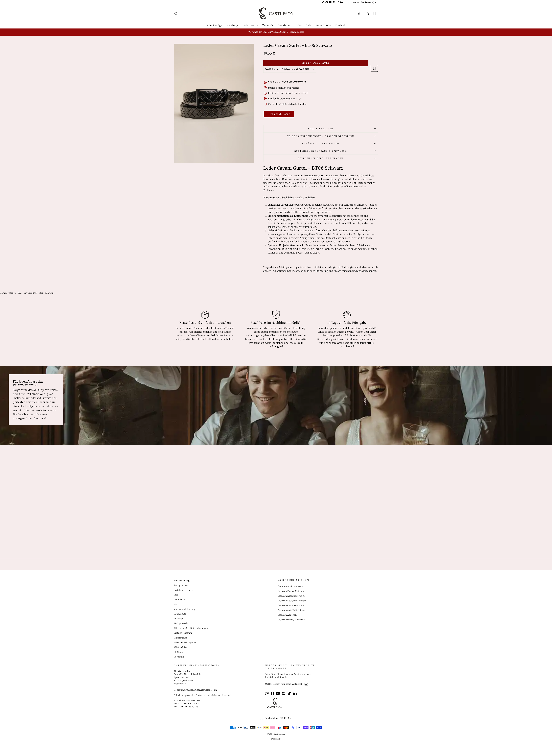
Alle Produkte (180, 647)
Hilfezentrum (180, 638)
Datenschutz (180, 614)
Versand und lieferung (184, 609)
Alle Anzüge (214, 25)
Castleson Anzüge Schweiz (290, 586)
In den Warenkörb (316, 63)
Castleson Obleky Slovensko (291, 620)
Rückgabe (178, 618)
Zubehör (267, 25)
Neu (299, 25)
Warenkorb (179, 599)
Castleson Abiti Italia (288, 615)
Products (12, 293)
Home (3, 293)
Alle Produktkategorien (185, 642)
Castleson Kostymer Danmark (292, 601)
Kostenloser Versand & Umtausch (320, 151)
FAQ (176, 604)
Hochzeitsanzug (182, 580)
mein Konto (322, 25)
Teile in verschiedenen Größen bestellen (320, 136)
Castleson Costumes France (291, 605)
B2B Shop (178, 652)
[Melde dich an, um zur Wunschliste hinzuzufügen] (374, 68)
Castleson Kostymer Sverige (291, 596)
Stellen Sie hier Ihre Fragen (321, 158)
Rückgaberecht (181, 623)
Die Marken (285, 25)
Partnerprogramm (183, 633)
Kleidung (232, 25)
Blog (176, 595)
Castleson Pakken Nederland (291, 591)
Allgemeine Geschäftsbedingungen (191, 628)
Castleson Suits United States (291, 610)
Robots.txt (179, 657)
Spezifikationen (320, 128)
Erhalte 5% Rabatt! (280, 114)
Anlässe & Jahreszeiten (320, 143)
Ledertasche (250, 25)
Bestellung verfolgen (184, 590)
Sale (308, 25)
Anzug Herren (181, 585)
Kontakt (340, 25)
